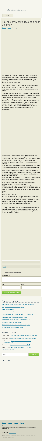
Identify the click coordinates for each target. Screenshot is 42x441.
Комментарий (6, 275)
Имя (3, 284)
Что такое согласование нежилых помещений (16, 325)
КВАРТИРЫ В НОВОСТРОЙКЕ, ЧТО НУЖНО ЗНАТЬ (17, 314)
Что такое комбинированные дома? (13, 327)
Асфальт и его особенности (10, 312)
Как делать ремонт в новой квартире (13, 307)
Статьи (10, 423)
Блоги (4, 267)
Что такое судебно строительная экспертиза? (16, 319)
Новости (4, 423)
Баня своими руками (8, 309)
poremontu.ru (12, 433)
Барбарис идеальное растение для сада (14, 317)
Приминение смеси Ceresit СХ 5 (20, 345)
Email (23, 284)
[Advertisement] (21, 53)
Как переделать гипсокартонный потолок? (24, 336)
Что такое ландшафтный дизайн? (12, 322)
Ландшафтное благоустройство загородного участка (18, 304)
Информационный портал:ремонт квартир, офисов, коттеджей (16, 9)
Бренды (22, 423)
